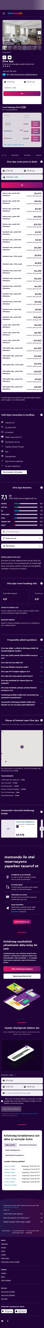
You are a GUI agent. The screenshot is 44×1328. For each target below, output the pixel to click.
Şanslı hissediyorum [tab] (12, 1150)
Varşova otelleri (9, 1166)
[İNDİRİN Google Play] (7, 1311)
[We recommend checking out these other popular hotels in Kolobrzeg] (41, 811)
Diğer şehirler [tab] (10, 1145)
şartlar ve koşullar (20, 1113)
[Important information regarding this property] (41, 583)
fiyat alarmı (15, 911)
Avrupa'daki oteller (18, 1230)
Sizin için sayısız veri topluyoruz (16, 1218)
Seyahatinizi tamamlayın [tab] (14, 1155)
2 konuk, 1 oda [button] (10, 88)
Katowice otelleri (10, 1185)
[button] (3, 13)
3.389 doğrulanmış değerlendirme (23, 74)
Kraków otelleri (9, 1169)
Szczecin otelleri (10, 1179)
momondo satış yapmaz (13, 1214)
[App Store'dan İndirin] (21, 1311)
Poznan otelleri (9, 1182)
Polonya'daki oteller (33, 1230)
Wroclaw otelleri (10, 1175)
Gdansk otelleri (9, 1172)
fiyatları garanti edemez (10, 1207)
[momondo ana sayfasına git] (15, 13)
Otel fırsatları (6, 1230)
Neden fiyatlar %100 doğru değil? (17, 1222)
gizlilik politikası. (33, 1113)
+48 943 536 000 (9, 71)
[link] (22, 922)
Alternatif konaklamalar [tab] (28, 1145)
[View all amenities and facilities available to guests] (41, 415)
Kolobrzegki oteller (18, 1232)
